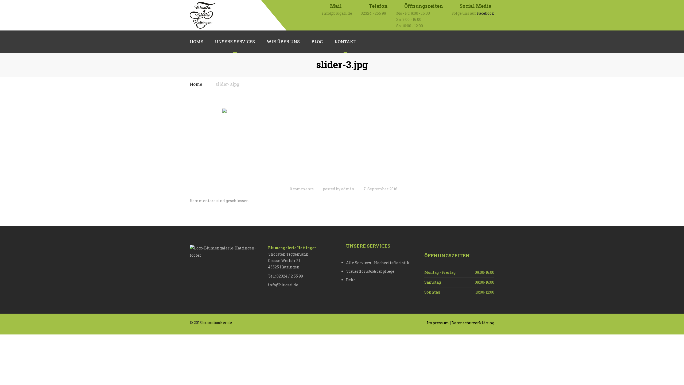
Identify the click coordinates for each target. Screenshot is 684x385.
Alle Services (358, 262)
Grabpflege (384, 271)
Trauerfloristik (360, 271)
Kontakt (345, 41)
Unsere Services (235, 41)
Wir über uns (283, 41)
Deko (351, 279)
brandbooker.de (217, 322)
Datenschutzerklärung (473, 322)
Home (196, 41)
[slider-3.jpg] (342, 145)
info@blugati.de (283, 284)
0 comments (302, 188)
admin (347, 188)
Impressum (438, 322)
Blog (317, 41)
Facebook (485, 13)
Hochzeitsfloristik (388, 262)
